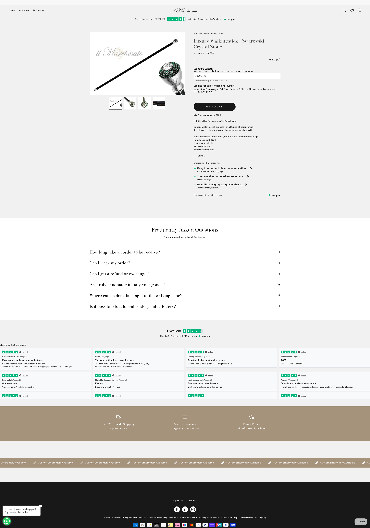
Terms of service (246, 518)
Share (201, 155)
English (176, 501)
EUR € (192, 501)
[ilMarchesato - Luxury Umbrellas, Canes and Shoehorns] (185, 10)
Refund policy (260, 518)
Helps (236, 518)
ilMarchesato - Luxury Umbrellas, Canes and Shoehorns (134, 518)
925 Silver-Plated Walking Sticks (208, 33)
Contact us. (200, 237)
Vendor (216, 518)
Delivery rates (226, 518)
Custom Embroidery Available (44, 463)
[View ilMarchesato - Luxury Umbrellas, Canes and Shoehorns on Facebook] (177, 509)
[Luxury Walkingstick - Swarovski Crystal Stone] (115, 103)
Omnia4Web (173, 518)
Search (183, 518)
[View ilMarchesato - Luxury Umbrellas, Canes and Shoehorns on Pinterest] (185, 509)
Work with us (192, 518)
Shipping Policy (205, 518)
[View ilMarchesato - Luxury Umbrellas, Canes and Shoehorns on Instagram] (193, 509)
